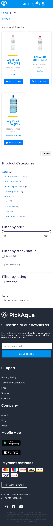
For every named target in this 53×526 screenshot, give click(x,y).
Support (6, 393)
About (4, 415)
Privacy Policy (8, 377)
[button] (49, 3)
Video (4, 425)
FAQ (3, 388)
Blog (4, 420)
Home (4, 12)
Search (46, 153)
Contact (5, 398)
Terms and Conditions (13, 382)
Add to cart (14, 81)
